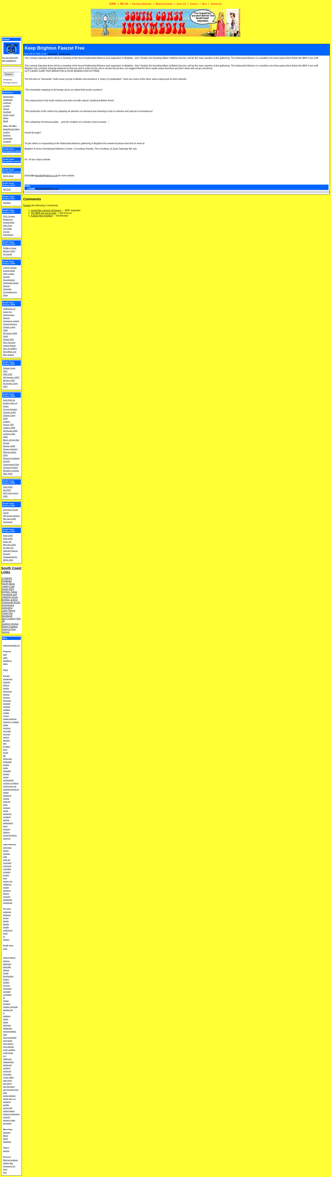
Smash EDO (8, 339)
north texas (8, 1053)
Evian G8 (7, 542)
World (5, 121)
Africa (5, 670)
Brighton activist (9, 600)
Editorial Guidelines (142, 3)
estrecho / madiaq (11, 722)
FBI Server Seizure (11, 516)
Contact (194, 3)
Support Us (216, 3)
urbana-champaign (11, 1114)
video (5, 664)
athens (6, 685)
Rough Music (8, 583)
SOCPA (6, 461)
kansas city (8, 1010)
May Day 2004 (9, 519)
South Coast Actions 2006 (9, 395)
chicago (6, 985)
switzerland (8, 823)
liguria (5, 753)
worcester (7, 1123)
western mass (9, 1120)
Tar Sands (7, 254)
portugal (6, 802)
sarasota (7, 1102)
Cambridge (8, 100)
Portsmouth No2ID (10, 602)
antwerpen (7, 679)
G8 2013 (7, 189)
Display (27, 205)
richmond (7, 1071)
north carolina (9, 1050)
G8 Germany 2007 (11, 377)
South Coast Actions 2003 (9, 530)
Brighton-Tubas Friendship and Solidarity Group (9, 595)
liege (5, 749)
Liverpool (7, 103)
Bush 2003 (8, 535)
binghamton (8, 976)
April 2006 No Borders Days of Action (10, 403)
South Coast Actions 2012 (9, 197)
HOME (112, 3)
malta (5, 768)
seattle (6, 1105)
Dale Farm (7, 225)
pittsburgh (7, 1065)
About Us (181, 3)
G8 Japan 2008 (10, 333)
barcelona (7, 691)
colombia (7, 869)
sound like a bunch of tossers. (46, 210)
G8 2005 (7, 490)
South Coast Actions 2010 (9, 243)
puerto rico (7, 881)
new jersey (7, 1041)
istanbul (6, 740)
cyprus (6, 716)
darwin (6, 921)
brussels (6, 704)
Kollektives (8, 93)
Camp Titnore (8, 610)
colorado (7, 992)
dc (4, 998)
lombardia (7, 762)
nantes (6, 774)
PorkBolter (6, 581)
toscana (6, 829)
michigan (7, 1025)
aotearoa (7, 912)
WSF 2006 (7, 474)
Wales (5, 118)
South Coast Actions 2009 (9, 262)
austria (6, 688)
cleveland (7, 988)
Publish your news (11, 48)
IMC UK (124, 3)
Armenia (6, 1132)
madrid (6, 765)
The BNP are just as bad (43, 213)
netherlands (8, 780)
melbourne (7, 930)
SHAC (5, 336)
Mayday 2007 (9, 380)
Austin (6, 973)
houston (6, 1004)
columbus (7, 995)
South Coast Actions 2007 (9, 363)
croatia (6, 713)
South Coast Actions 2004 (9, 504)
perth (5, 933)
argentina (7, 848)
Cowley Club (8, 586)
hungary (6, 734)
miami (5, 1022)
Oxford (6, 109)
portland (6, 1068)
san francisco (9, 1086)
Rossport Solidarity (11, 458)
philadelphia (8, 1062)
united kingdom (10, 835)
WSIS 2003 (8, 560)
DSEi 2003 (8, 538)
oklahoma (7, 1059)
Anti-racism (52, 54)
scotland (7, 817)
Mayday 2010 (9, 251)
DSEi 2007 (8, 374)
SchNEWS (6, 578)
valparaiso (7, 900)
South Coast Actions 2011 (9, 211)
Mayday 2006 (9, 446)
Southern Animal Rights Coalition (9, 625)
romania (6, 808)
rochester (7, 1074)
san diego (7, 1083)
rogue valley (8, 1077)
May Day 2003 (9, 545)
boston (6, 979)
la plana (6, 746)
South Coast (64, 54)
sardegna (7, 814)
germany (7, 728)
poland (6, 798)
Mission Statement (164, 3)
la (4, 1013)
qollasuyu (7, 884)
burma (6, 918)
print (5, 655)
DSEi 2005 (8, 487)
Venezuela (7, 522)
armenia (6, 682)
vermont (6, 1117)
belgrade (7, 700)
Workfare (7, 203)
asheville (7, 967)
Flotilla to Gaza (9, 248)
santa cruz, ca (9, 1099)
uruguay (6, 897)
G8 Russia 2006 (10, 431)
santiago (7, 890)
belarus (6, 694)
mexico (6, 875)
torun (5, 826)
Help (204, 3)
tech (5, 1172)
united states (9, 1111)
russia (5, 811)
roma (5, 805)
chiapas (6, 854)
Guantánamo (9, 280)
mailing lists (8, 1163)
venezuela (7, 903)
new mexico (8, 1044)
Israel (5, 1139)
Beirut (5, 1135)
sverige (6, 820)
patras (6, 792)
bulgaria (6, 707)
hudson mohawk (10, 1007)
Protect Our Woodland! (7, 614)
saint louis (7, 1080)
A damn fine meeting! (42, 215)
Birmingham (8, 97)
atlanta (6, 970)
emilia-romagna (9, 719)
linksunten (7, 759)
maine (5, 1019)
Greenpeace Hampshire (7, 606)
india (5, 949)
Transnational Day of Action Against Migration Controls (11, 467)
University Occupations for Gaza (10, 292)
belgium (6, 697)
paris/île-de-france (11, 789)
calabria (6, 710)
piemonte (7, 795)
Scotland (7, 141)
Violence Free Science (8, 630)
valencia (6, 838)
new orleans (8, 1047)
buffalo (6, 982)
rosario (6, 887)
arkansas (7, 964)
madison (7, 1016)
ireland (6, 737)
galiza (5, 725)
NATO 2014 (8, 176)
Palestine (7, 1142)
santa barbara (9, 1096)
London (6, 106)
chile (5, 857)
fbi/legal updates (10, 1160)
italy (5, 743)
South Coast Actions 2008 (9, 304)
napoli (5, 777)
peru (5, 878)
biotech (6, 1151)
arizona (6, 961)
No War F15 (8, 548)
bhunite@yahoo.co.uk (46, 175)
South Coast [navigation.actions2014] (14, 171)
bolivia (6, 851)
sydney (6, 939)
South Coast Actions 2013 (9, 184)
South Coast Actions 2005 (9, 482)
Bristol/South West (11, 129)
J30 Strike (7, 228)
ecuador (6, 872)
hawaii (6, 1001)
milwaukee (7, 1028)
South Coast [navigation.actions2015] (14, 160)
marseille (7, 771)
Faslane (6, 421)
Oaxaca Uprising (10, 449)
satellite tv (7, 661)
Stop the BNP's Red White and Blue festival (10, 352)
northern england (10, 783)
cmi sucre (7, 866)
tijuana (6, 893)
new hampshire (9, 1037)
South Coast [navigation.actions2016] (14, 150)
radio (5, 658)
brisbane (7, 915)
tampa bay (7, 1108)
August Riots (8, 222)
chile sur (6, 860)
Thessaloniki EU (10, 557)
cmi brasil (7, 863)
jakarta (6, 924)
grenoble (7, 731)
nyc (4, 1056)
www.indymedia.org (11, 645)
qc (4, 936)
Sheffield (7, 112)
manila (6, 927)
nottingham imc (9, 786)
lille (4, 756)
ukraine (6, 832)
